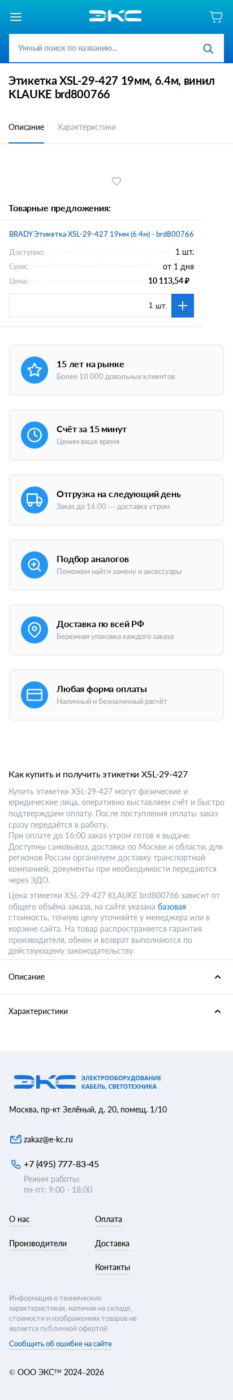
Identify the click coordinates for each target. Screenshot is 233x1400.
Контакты (112, 1267)
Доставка (112, 1243)
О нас (19, 1219)
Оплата (108, 1219)
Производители (38, 1243)
